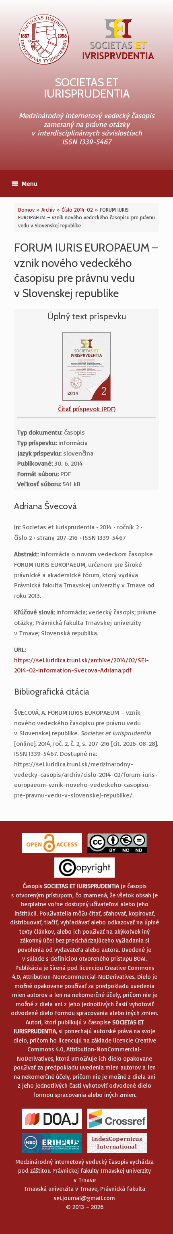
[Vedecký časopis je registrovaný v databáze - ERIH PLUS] (52, 1152)
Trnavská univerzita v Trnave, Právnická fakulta (84, 1188)
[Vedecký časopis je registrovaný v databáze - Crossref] (117, 1128)
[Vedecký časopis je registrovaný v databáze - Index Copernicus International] (117, 1152)
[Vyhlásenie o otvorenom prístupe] (52, 852)
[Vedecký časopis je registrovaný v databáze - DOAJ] (52, 1128)
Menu (29, 183)
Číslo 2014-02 (77, 209)
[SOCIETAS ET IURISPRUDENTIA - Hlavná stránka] (86, 39)
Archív (48, 209)
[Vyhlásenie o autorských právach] (84, 877)
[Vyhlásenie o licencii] (117, 852)
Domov (26, 209)
